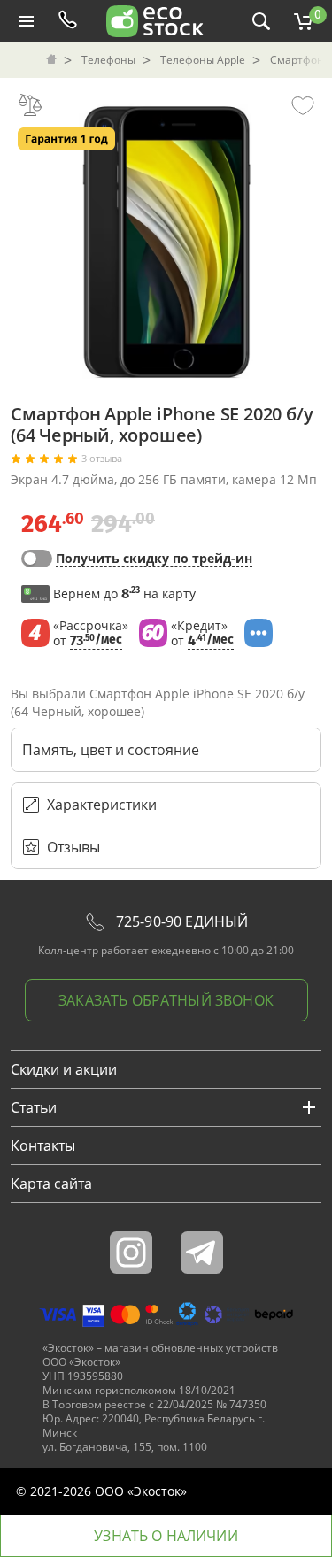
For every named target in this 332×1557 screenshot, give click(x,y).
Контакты (43, 1145)
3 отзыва (101, 458)
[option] (166, 237)
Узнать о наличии (166, 1535)
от (90, 634)
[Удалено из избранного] (302, 104)
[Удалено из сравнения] (30, 104)
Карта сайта (51, 1183)
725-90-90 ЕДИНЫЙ (180, 921)
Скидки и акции (64, 1069)
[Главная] (53, 60)
